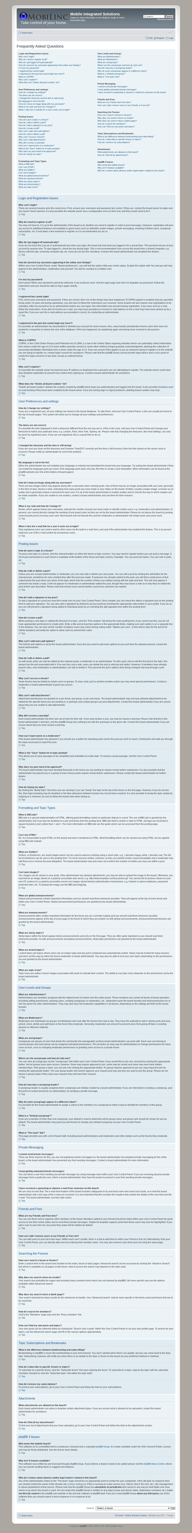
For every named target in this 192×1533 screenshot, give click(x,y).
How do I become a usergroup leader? (115, 68)
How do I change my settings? (32, 92)
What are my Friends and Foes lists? (114, 102)
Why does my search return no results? (116, 118)
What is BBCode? (26, 164)
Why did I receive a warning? (32, 143)
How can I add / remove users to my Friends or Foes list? (124, 105)
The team (119, 1515)
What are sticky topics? (29, 181)
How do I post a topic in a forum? (33, 120)
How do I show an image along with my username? (42, 104)
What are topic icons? (28, 187)
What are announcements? (31, 178)
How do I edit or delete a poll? (32, 134)
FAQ (150, 38)
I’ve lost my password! (29, 68)
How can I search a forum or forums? (115, 115)
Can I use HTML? (27, 167)
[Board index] (44, 18)
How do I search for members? (112, 124)
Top (23, 214)
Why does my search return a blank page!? (117, 121)
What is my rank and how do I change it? (37, 107)
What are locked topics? (29, 184)
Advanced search (165, 19)
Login (171, 38)
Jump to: (90, 1508)
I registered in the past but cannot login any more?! (41, 74)
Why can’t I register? (28, 79)
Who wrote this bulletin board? (111, 165)
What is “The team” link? (109, 77)
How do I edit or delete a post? (32, 122)
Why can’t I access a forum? (32, 137)
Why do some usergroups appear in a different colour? (122, 71)
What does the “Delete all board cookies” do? (39, 82)
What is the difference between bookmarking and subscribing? (126, 136)
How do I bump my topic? (30, 154)
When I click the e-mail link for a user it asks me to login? (44, 110)
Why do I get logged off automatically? (36, 62)
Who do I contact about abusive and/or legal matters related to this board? (131, 170)
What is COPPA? (26, 77)
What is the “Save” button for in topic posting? (39, 148)
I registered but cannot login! (31, 71)
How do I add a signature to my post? (35, 125)
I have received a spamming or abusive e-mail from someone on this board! (132, 92)
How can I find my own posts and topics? (116, 126)
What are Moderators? (108, 59)
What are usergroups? (108, 62)
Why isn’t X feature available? (111, 168)
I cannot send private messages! (112, 86)
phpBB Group (103, 1446)
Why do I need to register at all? (33, 59)
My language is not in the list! (32, 101)
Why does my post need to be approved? (37, 151)
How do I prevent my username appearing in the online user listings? (50, 65)
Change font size (170, 32)
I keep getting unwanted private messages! (117, 89)
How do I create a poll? (29, 128)
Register (160, 38)
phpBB (83, 1526)
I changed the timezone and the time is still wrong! (41, 98)
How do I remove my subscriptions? (114, 142)
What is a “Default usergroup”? (111, 74)
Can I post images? (27, 173)
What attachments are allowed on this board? (118, 152)
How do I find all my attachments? (113, 155)
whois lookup (76, 1484)
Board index (27, 33)
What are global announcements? (34, 176)
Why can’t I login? (26, 56)
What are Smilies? (27, 170)
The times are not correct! (30, 95)
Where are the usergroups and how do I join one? (120, 65)
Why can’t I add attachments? (32, 140)
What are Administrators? (109, 56)
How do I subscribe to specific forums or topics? (119, 139)
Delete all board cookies (136, 1515)
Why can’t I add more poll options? (34, 131)
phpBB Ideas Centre (154, 1464)
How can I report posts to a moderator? (36, 145)
